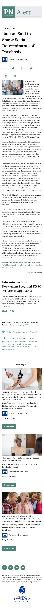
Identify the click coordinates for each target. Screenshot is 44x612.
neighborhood (8, 521)
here (10, 306)
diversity (14, 516)
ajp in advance (13, 338)
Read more (9, 427)
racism (31, 338)
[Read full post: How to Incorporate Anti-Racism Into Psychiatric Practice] (22, 445)
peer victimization (31, 519)
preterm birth (8, 342)
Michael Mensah (14, 460)
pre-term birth (8, 395)
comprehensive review (30, 103)
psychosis (24, 338)
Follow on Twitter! (22, 332)
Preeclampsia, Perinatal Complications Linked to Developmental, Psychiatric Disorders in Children (20, 406)
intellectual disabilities (11, 399)
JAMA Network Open (11, 392)
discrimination (20, 342)
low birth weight (23, 347)
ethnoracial (37, 521)
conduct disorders (33, 397)
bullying (22, 516)
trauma (13, 344)
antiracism (27, 458)
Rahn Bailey (18, 458)
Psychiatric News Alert (18, 60)
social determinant (23, 521)
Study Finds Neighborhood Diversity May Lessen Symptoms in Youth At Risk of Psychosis (21, 527)
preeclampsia (21, 395)
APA (4, 458)
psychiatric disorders (29, 392)
